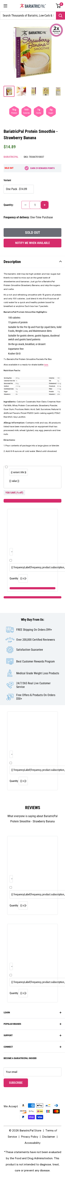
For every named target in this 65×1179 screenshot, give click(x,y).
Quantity (14, 578)
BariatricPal (11, 156)
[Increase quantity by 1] (44, 205)
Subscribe (18, 1082)
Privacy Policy (29, 1136)
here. (46, 364)
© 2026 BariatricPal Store (25, 1130)
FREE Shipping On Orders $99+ (34, 629)
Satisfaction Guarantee (29, 649)
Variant (7, 180)
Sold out (32, 232)
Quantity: (9, 205)
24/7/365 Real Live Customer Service (33, 685)
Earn (42, 168)
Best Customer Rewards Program (35, 661)
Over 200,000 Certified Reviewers (35, 639)
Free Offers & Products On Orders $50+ (35, 696)
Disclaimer (48, 1136)
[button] (58, 6)
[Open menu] (5, 5)
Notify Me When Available (32, 243)
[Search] (60, 16)
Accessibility (32, 1142)
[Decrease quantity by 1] (25, 205)
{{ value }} (14, 481)
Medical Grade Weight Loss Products (37, 673)
